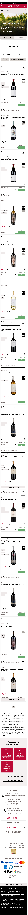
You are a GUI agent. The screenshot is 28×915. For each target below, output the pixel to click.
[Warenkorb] (25, 10)
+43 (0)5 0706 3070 (14, 810)
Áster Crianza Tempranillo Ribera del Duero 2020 (12, 670)
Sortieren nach (19, 59)
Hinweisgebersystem (9, 895)
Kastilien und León (5, 68)
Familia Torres (4, 370)
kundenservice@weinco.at (15, 796)
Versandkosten (22, 888)
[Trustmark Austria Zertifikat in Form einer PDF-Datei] (13, 851)
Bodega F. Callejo (5, 73)
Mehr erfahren (8, 32)
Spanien (6, 40)
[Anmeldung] (1, 6)
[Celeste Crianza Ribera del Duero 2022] (13, 597)
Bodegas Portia (4, 540)
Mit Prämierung (18, 54)
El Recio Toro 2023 (6, 626)
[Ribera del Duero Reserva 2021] (13, 512)
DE (22, 3)
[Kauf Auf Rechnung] (7, 767)
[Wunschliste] (22, 10)
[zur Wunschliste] (24, 99)
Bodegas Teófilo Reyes (6, 327)
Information (22, 37)
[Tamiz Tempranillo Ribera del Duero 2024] (13, 342)
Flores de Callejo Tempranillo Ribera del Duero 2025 (13, 117)
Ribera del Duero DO (15, 68)
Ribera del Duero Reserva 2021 (10, 499)
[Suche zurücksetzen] (19, 10)
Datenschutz (4, 894)
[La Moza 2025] (13, 215)
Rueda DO (13, 365)
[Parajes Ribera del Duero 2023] (13, 172)
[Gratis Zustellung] (7, 754)
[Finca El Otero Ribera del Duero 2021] (13, 470)
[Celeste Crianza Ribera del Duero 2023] (13, 427)
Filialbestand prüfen (13, 487)
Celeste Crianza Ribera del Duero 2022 (12, 584)
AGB (8, 892)
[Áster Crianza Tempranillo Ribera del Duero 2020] (13, 682)
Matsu (2, 200)
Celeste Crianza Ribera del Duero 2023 (12, 414)
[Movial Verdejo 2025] (13, 300)
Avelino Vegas (4, 285)
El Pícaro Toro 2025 (7, 244)
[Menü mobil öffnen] (2, 10)
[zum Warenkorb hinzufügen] (21, 105)
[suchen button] (6, 10)
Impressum (3, 892)
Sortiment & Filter (7, 37)
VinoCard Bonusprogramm (13, 780)
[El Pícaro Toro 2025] (13, 257)
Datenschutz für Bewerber (13, 894)
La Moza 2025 (5, 202)
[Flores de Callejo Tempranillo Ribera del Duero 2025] (13, 130)
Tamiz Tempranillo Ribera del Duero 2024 (11, 330)
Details (3, 105)
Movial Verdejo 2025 (7, 287)
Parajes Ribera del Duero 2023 (10, 159)
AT (20, 3)
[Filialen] (25, 6)
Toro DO (13, 238)
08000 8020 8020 (14, 801)
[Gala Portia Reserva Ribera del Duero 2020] (13, 555)
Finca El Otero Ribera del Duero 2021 (12, 457)
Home (2, 40)
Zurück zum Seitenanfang (13, 884)
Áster (2, 455)
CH (25, 3)
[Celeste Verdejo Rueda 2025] (13, 385)
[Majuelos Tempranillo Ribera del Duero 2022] (13, 88)
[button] (1, 3)
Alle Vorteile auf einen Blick (13, 776)
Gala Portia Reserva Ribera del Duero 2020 (12, 542)
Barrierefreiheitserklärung (16, 892)
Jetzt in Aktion (6, 54)
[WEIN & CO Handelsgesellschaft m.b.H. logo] (13, 6)
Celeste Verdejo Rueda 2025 (9, 372)
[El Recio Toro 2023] (13, 640)
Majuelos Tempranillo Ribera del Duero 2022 (12, 75)
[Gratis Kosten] (20, 754)
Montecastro (4, 497)
